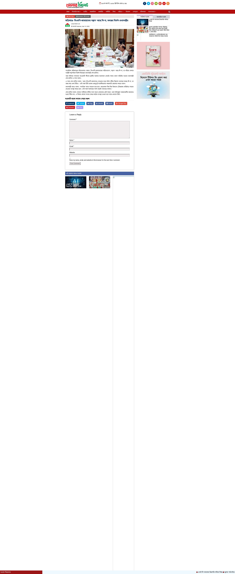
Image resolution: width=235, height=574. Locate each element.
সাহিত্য (120, 12)
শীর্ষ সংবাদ (86, 16)
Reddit (110, 103)
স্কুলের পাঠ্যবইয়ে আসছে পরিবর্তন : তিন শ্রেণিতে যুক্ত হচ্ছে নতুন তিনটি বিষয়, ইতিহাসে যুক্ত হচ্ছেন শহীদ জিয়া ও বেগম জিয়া (99, 182)
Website (72, 152)
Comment (73, 119)
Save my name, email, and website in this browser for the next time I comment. (94, 160)
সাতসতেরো (151, 12)
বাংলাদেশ (80, 16)
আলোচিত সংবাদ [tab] (161, 17)
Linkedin (100, 103)
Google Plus (122, 103)
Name (71, 140)
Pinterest (71, 107)
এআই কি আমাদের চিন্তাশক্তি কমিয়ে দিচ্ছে (73, 185)
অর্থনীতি (108, 12)
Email (71, 146)
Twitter (81, 103)
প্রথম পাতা (71, 16)
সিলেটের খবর (76, 12)
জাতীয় (85, 12)
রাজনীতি (100, 12)
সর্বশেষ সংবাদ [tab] (145, 17)
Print (80, 107)
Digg (91, 103)
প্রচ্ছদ (67, 12)
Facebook (70, 103)
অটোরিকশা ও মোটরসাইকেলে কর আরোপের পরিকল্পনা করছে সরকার (158, 35)
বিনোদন (128, 12)
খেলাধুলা (135, 12)
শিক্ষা (114, 12)
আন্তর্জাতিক (93, 12)
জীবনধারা (143, 12)
